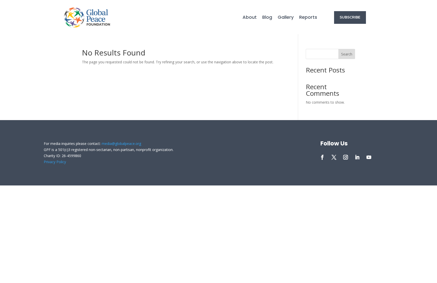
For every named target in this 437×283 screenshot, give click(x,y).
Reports (308, 17)
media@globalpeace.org (121, 143)
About (250, 17)
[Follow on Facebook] (322, 157)
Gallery (286, 17)
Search (346, 54)
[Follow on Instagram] (346, 157)
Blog (267, 17)
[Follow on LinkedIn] (357, 157)
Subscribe (350, 17)
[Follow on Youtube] (369, 157)
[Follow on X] (334, 157)
